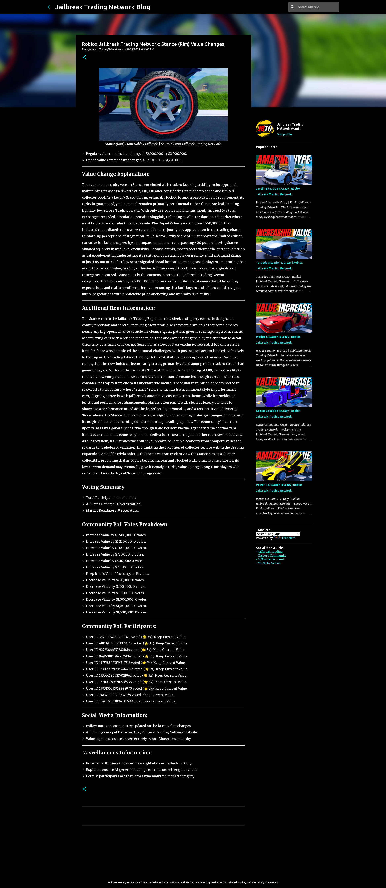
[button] (84, 57)
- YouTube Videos (268, 563)
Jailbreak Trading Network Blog (102, 6)
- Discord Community (271, 555)
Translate (288, 538)
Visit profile (284, 134)
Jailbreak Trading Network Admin (290, 126)
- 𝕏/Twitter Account (270, 559)
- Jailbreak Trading (269, 551)
